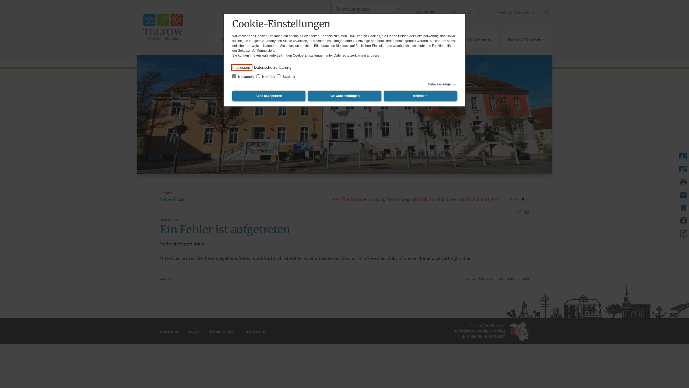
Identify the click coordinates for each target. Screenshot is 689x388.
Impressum (241, 67)
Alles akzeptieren (268, 96)
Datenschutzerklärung (272, 67)
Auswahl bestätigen (344, 96)
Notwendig (246, 77)
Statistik (288, 77)
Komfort (268, 77)
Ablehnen (420, 96)
